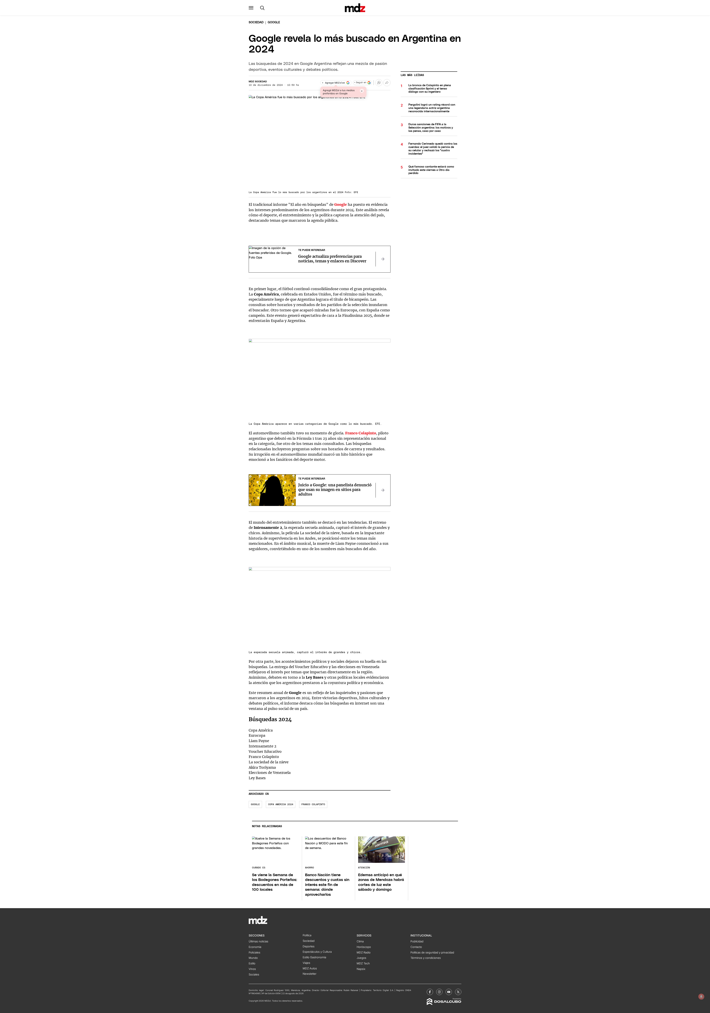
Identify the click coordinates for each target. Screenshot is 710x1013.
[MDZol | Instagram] (439, 992)
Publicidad (416, 941)
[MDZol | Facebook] (430, 992)
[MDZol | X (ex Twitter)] (458, 992)
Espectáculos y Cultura (317, 951)
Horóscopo (364, 947)
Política (307, 935)
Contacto (416, 947)
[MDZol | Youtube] (449, 992)
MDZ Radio (364, 952)
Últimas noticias (258, 941)
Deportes (309, 946)
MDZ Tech (363, 963)
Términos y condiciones (425, 958)
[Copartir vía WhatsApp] (378, 82)
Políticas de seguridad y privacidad (432, 952)
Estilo (252, 963)
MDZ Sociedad (258, 81)
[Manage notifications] (701, 997)
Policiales (254, 952)
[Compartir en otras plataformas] (386, 82)
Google (255, 804)
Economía (255, 947)
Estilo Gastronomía (314, 957)
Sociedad (256, 22)
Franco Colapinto (313, 804)
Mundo (253, 958)
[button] (251, 7)
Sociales (254, 974)
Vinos (252, 969)
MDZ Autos (310, 968)
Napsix (361, 969)
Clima (360, 941)
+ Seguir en (360, 82)
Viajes (306, 963)
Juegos (361, 958)
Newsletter (309, 973)
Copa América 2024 (280, 804)
